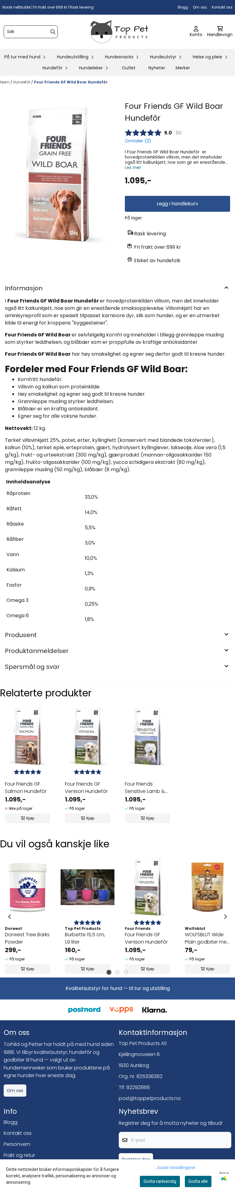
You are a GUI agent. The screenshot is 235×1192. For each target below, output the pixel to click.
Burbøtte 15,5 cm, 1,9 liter (85, 938)
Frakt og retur (19, 1155)
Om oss (200, 7)
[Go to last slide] (10, 917)
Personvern (17, 1144)
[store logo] (119, 31)
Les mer (133, 167)
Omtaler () (138, 141)
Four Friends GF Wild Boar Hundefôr (71, 82)
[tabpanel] (27, 766)
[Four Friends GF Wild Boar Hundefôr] (57, 174)
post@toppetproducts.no (150, 1098)
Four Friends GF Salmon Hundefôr (26, 787)
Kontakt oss (222, 7)
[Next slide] (225, 917)
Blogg (183, 7)
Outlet (129, 68)
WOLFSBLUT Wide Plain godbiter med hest (207, 938)
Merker (183, 68)
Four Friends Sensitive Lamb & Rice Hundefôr (145, 787)
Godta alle (198, 1181)
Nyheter (156, 68)
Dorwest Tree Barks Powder (27, 938)
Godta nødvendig (160, 1181)
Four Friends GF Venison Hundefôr (86, 787)
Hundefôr (22, 82)
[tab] (109, 972)
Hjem (5, 82)
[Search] (53, 31)
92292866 (138, 1087)
